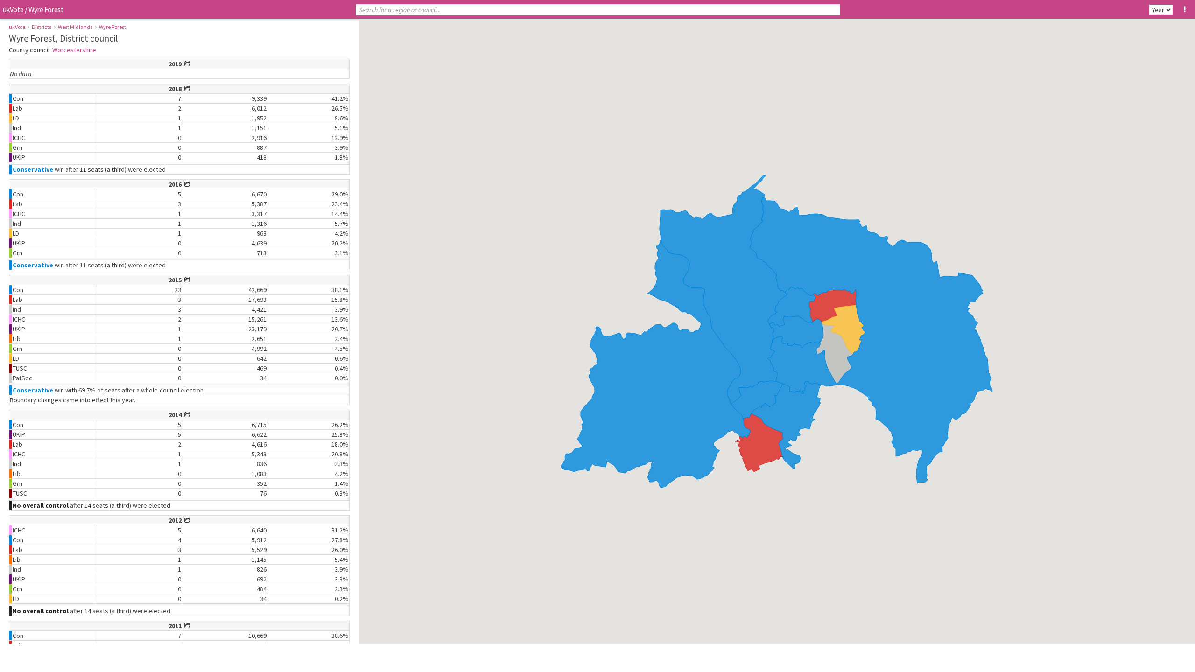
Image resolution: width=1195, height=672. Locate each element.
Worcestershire (74, 50)
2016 (176, 184)
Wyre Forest (112, 26)
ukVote (13, 9)
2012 (176, 520)
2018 (176, 88)
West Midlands (75, 26)
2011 (176, 626)
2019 (176, 64)
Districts (41, 26)
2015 (176, 280)
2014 (176, 415)
